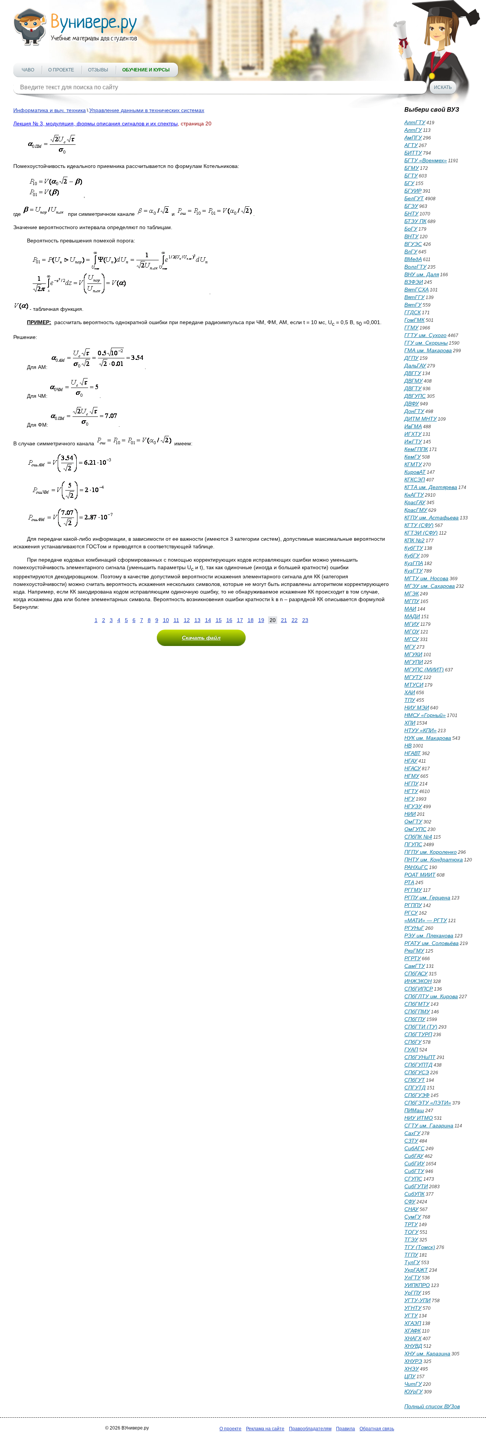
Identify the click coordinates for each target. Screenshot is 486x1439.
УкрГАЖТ (416, 1270)
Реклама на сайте (265, 1428)
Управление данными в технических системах (146, 110)
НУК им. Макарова (427, 738)
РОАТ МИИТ (420, 875)
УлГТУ (412, 1277)
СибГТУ (414, 1171)
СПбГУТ (414, 1080)
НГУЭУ (413, 806)
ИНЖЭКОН (418, 981)
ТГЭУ (411, 1239)
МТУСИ (413, 685)
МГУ (409, 647)
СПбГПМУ (417, 1011)
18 (251, 620)
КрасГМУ (415, 510)
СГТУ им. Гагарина (428, 1125)
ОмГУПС (415, 829)
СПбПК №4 (418, 837)
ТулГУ (412, 1262)
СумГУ (412, 1217)
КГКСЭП (414, 480)
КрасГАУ (414, 502)
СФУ (409, 1201)
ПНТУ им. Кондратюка (433, 859)
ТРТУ (411, 1224)
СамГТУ (414, 966)
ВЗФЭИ (413, 282)
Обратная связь (377, 1428)
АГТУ (411, 145)
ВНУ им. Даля (421, 274)
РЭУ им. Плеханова (428, 935)
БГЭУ (411, 206)
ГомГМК (414, 320)
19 (261, 620)
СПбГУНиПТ (420, 1057)
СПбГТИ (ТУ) (420, 1027)
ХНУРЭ (413, 1361)
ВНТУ (411, 236)
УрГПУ (412, 1293)
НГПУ (411, 783)
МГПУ (411, 601)
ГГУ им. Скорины (426, 343)
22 (295, 620)
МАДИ (412, 616)
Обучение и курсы (146, 70)
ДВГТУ (412, 388)
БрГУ (410, 229)
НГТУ (411, 791)
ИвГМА (413, 426)
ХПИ (409, 723)
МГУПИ (413, 662)
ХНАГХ (412, 1338)
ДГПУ (411, 358)
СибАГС (414, 1148)
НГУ (409, 799)
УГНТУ (412, 1308)
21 (284, 620)
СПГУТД (415, 1087)
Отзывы (98, 70)
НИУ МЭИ (416, 707)
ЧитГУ (413, 1384)
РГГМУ (413, 890)
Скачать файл (201, 638)
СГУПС (413, 1179)
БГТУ (411, 176)
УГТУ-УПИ (417, 1300)
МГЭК (411, 593)
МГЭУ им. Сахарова (429, 586)
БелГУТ (414, 198)
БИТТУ (413, 153)
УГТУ (411, 1315)
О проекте (61, 70)
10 (166, 620)
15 (219, 620)
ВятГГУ (414, 297)
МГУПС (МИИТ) (424, 669)
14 (208, 620)
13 (197, 620)
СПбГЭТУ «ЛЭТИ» (427, 1103)
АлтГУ (413, 130)
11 (176, 620)
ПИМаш (414, 1110)
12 (187, 620)
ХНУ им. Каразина (427, 1353)
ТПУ (409, 700)
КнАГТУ (414, 495)
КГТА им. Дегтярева (430, 487)
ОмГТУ (413, 821)
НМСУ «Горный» (425, 715)
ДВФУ (411, 404)
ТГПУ (411, 1255)
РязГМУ (414, 951)
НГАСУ (412, 768)
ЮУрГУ (413, 1391)
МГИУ (411, 624)
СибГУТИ (416, 1186)
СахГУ (412, 1133)
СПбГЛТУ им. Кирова (431, 996)
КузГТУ (413, 571)
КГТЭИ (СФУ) (421, 533)
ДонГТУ (414, 411)
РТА (409, 882)
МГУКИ (413, 654)
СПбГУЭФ (416, 1095)
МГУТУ (413, 677)
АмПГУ (413, 138)
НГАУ (410, 761)
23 (305, 620)
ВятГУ (412, 305)
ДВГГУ (412, 373)
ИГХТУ (412, 434)
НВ (408, 745)
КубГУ (412, 555)
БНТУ (411, 214)
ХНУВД (413, 1346)
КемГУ (412, 457)
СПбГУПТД (418, 1065)
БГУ (409, 183)
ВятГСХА (416, 290)
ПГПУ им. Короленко (430, 852)
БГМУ (411, 168)
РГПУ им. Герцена (427, 897)
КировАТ (415, 472)
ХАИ (409, 692)
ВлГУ (410, 252)
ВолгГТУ (415, 267)
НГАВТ (412, 753)
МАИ (410, 609)
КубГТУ (413, 548)
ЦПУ (409, 1376)
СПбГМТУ (416, 1004)
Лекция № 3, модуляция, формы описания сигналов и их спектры (95, 123)
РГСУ (411, 913)
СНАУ (411, 1209)
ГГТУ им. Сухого (425, 335)
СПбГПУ (414, 1019)
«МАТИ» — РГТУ (425, 920)
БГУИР (412, 191)
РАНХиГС (416, 867)
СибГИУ (414, 1163)
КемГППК (416, 449)
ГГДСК (412, 312)
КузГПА (413, 563)
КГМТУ (413, 464)
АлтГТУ (414, 122)
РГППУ (413, 905)
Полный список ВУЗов (432, 1406)
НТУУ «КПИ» (420, 730)
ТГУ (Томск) (419, 1247)
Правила (345, 1428)
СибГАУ (413, 1156)
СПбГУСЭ (416, 1072)
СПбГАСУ (416, 973)
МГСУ (411, 639)
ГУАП (411, 1049)
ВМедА (413, 259)
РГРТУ (412, 958)
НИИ (410, 814)
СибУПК (414, 1194)
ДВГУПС (415, 396)
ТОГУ (411, 1232)
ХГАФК (412, 1331)
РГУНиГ (414, 928)
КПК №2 (414, 540)
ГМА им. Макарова (428, 350)
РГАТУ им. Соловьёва (431, 943)
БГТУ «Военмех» (425, 160)
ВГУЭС (413, 244)
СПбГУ (412, 1042)
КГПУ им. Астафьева (431, 517)
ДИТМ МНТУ (420, 419)
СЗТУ (411, 1141)
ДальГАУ (415, 366)
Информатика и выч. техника (49, 110)
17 (240, 620)
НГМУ (411, 776)
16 (229, 620)
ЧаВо (28, 70)
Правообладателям (310, 1428)
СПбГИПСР (418, 989)
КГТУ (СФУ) (419, 525)
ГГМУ (411, 328)
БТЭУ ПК (415, 221)
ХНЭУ (411, 1369)
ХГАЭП (412, 1323)
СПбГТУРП (418, 1034)
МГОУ (411, 631)
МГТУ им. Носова (426, 578)
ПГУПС (413, 844)
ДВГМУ (413, 381)
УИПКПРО (417, 1285)
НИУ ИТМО (418, 1118)
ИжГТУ (413, 442)
